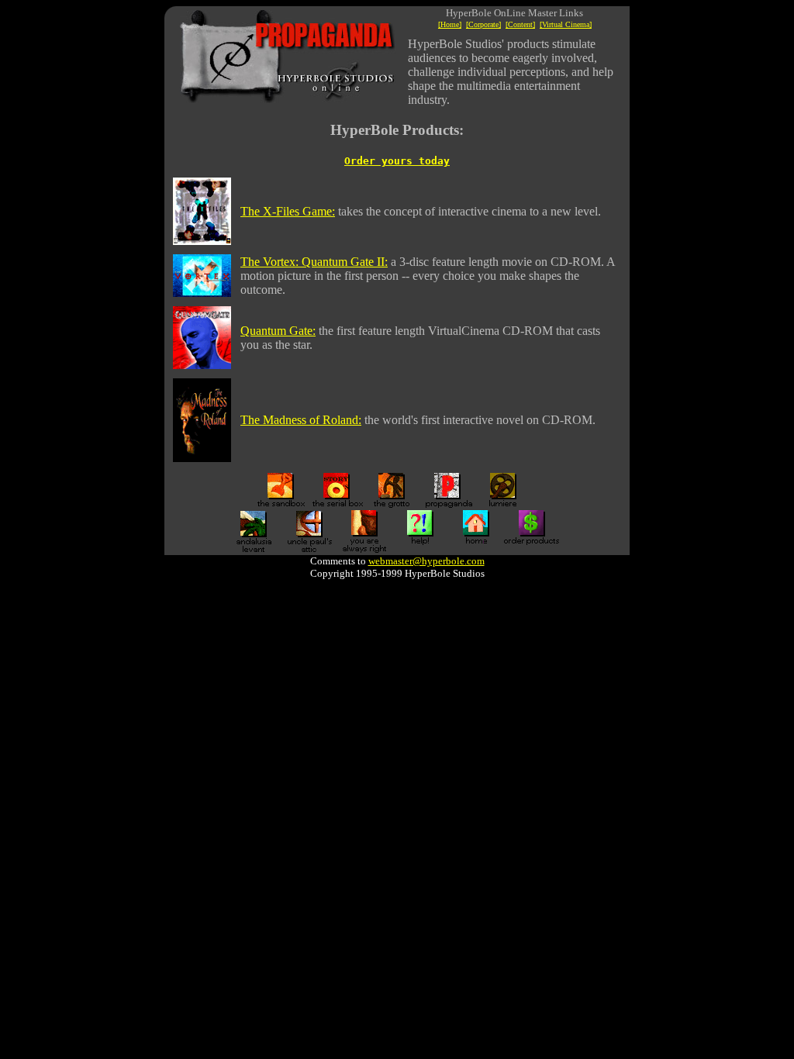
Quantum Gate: (278, 330)
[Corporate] (483, 24)
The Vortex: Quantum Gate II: (314, 261)
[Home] (449, 24)
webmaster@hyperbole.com (426, 561)
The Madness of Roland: (300, 419)
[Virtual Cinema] (566, 24)
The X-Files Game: (287, 211)
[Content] (520, 24)
